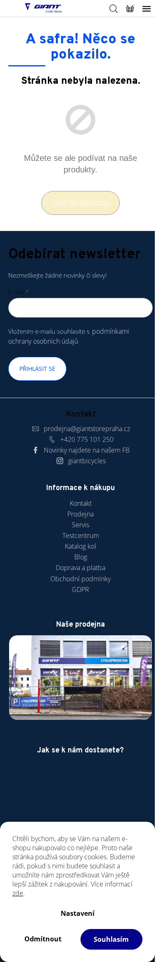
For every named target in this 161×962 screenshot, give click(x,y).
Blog (80, 556)
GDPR (80, 589)
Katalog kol (80, 546)
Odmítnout (43, 938)
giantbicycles (87, 460)
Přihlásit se (37, 369)
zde (17, 893)
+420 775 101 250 (87, 439)
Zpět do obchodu (80, 203)
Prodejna (80, 514)
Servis (80, 524)
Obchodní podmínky (80, 578)
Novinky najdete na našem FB (87, 450)
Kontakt (81, 503)
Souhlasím (111, 939)
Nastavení (78, 913)
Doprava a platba (80, 567)
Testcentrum (80, 535)
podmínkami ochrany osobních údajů (68, 336)
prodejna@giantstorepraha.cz (87, 428)
